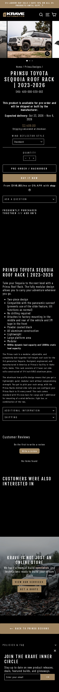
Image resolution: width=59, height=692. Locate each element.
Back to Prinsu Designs (31, 628)
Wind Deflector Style (28, 135)
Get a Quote (29, 589)
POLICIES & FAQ (14, 644)
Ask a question (16, 199)
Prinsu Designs (33, 66)
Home (19, 66)
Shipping (17, 128)
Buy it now (29, 178)
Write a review (29, 450)
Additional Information (22, 410)
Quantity (29, 152)
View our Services (29, 581)
